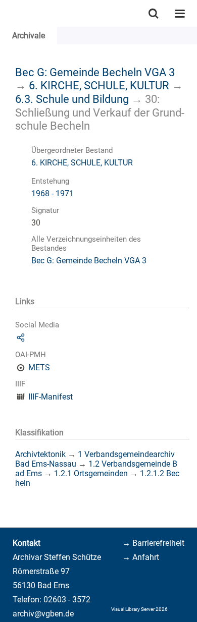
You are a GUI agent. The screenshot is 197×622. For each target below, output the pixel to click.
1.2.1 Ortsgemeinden (91, 473)
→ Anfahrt (140, 557)
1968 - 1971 (52, 193)
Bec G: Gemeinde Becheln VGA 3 (95, 72)
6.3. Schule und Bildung (72, 98)
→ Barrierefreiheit (153, 543)
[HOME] (5, 13)
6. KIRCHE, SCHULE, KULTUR (99, 85)
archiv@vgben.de (43, 613)
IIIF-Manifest (50, 397)
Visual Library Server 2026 (139, 609)
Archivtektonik (40, 454)
